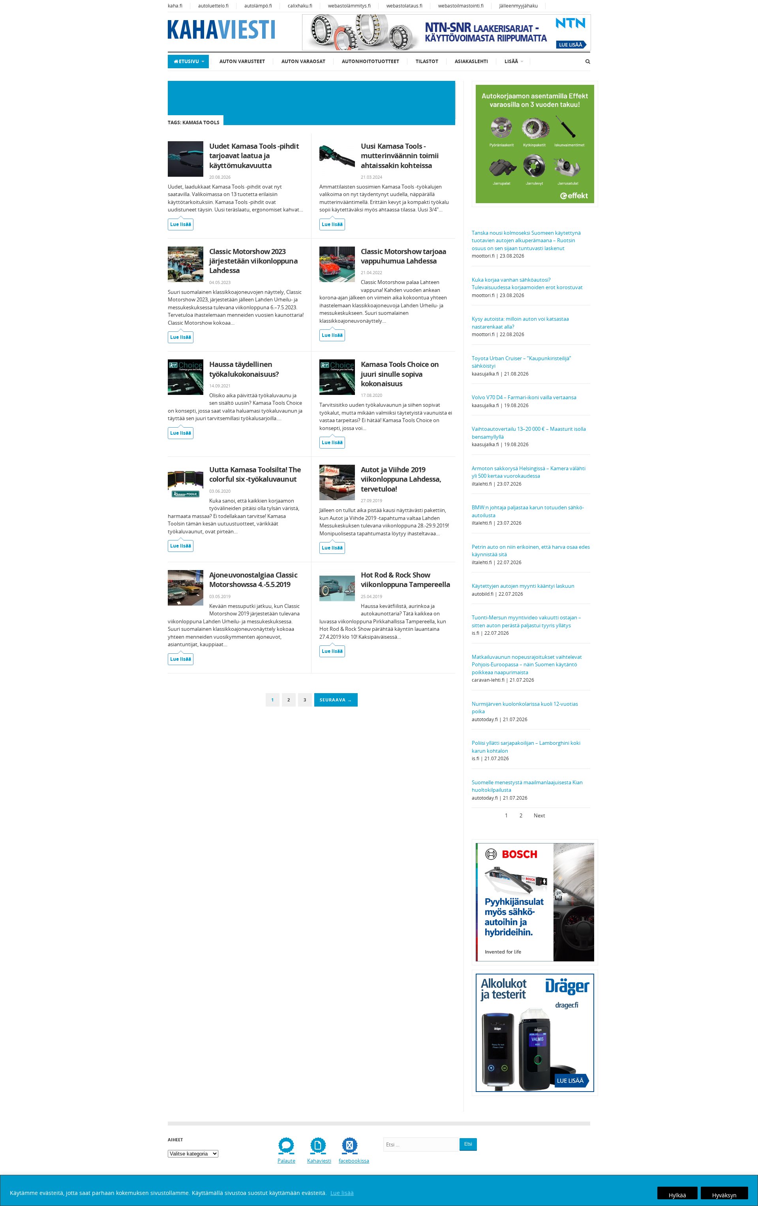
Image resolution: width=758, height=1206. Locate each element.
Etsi (468, 1144)
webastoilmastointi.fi (461, 5)
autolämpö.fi (258, 5)
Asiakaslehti (471, 61)
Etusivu (189, 61)
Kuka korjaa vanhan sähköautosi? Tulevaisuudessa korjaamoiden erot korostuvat (527, 283)
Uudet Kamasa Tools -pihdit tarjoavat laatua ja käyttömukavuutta (254, 155)
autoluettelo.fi (213, 5)
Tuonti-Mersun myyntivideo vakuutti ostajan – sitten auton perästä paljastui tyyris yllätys (526, 621)
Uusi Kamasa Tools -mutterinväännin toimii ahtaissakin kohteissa (400, 155)
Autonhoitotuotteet (370, 61)
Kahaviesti (319, 1160)
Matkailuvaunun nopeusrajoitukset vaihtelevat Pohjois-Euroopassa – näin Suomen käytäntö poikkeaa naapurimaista (527, 664)
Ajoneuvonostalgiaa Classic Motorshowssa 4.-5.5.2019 (253, 579)
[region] (379, 1190)
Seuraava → (336, 700)
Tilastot (427, 61)
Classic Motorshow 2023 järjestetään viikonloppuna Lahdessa (253, 261)
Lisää (511, 61)
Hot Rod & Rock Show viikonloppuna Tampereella (405, 579)
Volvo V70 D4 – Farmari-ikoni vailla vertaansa (524, 397)
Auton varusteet (242, 61)
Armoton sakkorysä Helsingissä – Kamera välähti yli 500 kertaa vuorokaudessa (528, 472)
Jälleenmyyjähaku (518, 5)
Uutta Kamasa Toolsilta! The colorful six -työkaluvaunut (255, 474)
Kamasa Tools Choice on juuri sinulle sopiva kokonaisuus (400, 373)
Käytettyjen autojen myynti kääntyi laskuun (523, 585)
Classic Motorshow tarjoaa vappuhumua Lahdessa (404, 256)
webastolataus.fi (404, 5)
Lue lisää (342, 1193)
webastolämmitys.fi (349, 5)
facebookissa (354, 1160)
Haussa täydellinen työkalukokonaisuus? (244, 368)
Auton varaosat (303, 61)
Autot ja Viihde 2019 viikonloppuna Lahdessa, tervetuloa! (401, 479)
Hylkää (677, 1195)
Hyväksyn (724, 1195)
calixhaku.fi (300, 5)
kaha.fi (175, 5)
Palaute (286, 1160)
